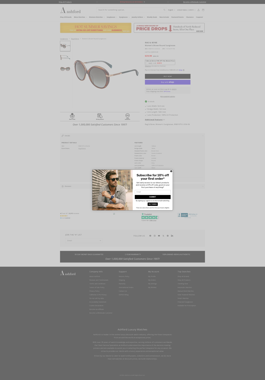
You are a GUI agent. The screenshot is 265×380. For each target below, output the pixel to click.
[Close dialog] (171, 171)
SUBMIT (152, 197)
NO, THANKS (153, 204)
